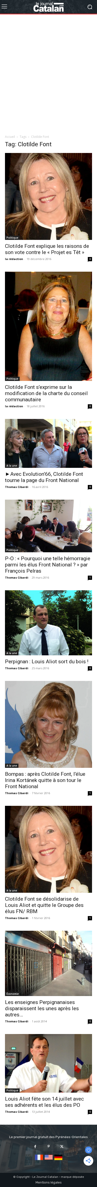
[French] (39, 1160)
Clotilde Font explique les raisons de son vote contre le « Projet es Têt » (47, 249)
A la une (11, 465)
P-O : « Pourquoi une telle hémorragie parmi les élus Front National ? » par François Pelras (47, 565)
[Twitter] (62, 1146)
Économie (12, 994)
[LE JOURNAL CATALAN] (48, 6)
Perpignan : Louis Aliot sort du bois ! (46, 662)
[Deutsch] (58, 1160)
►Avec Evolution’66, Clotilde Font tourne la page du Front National (44, 477)
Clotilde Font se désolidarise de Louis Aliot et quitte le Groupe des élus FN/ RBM (44, 905)
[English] (48, 1160)
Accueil (10, 137)
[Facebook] (35, 1146)
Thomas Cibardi (16, 487)
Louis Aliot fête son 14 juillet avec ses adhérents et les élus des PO (44, 1102)
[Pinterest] (48, 1146)
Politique (12, 237)
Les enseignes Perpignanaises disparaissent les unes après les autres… (42, 1008)
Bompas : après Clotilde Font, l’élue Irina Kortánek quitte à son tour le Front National (45, 780)
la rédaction (14, 259)
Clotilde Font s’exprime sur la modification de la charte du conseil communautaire (46, 393)
